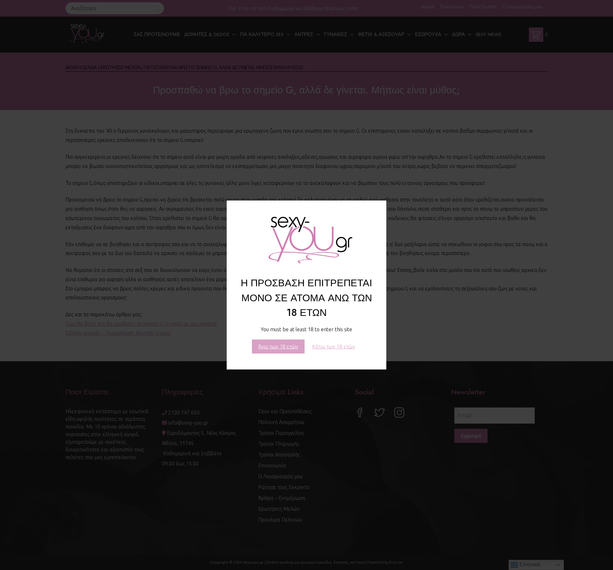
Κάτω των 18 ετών (333, 346)
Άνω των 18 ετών (278, 346)
